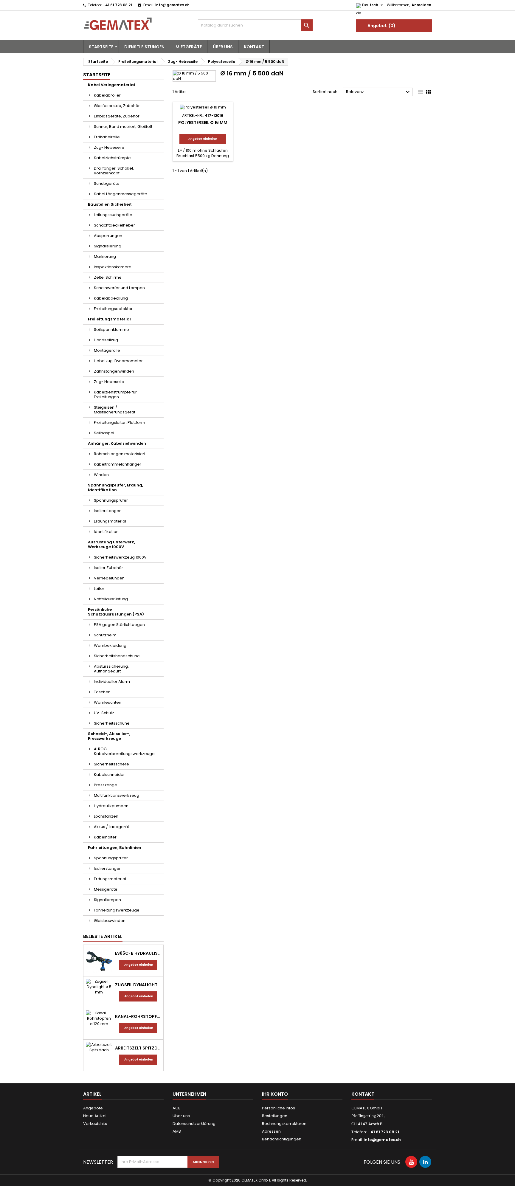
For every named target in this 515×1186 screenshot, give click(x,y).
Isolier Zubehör (108, 567)
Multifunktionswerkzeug (116, 795)
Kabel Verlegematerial (111, 85)
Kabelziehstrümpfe (112, 158)
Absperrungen (108, 235)
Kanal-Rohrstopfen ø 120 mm (138, 1016)
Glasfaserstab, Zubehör (117, 105)
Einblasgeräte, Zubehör (116, 116)
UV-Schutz (104, 713)
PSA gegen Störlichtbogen (119, 624)
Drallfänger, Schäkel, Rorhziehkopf (114, 170)
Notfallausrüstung (111, 599)
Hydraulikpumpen (111, 806)
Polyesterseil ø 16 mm (202, 122)
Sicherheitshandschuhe (117, 656)
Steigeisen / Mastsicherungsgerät (114, 409)
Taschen (102, 692)
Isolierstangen (108, 511)
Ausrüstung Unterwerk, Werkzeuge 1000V (111, 544)
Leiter (99, 588)
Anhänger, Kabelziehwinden (117, 443)
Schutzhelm (105, 635)
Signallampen (107, 900)
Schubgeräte (107, 183)
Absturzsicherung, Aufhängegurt (111, 668)
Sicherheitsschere (111, 764)
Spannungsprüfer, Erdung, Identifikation (115, 487)
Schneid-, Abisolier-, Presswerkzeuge (109, 736)
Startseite (101, 47)
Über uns (223, 47)
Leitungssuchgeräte (113, 215)
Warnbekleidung (110, 645)
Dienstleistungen (144, 47)
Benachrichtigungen (281, 1139)
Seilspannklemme (111, 329)
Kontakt (254, 47)
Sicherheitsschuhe (112, 723)
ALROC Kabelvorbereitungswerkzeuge (124, 751)
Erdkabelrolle (107, 137)
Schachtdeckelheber (114, 225)
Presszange (105, 785)
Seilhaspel (104, 433)
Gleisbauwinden (109, 920)
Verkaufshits (95, 1123)
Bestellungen (274, 1116)
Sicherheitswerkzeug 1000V (120, 557)
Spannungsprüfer (111, 500)
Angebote (93, 1108)
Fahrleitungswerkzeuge (116, 910)
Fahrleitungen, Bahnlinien (114, 847)
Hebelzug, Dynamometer (118, 361)
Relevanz (378, 92)
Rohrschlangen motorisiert (119, 454)
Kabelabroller (107, 95)
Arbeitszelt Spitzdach (138, 1048)
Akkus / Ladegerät (111, 827)
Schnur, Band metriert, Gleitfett (123, 126)
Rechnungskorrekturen (284, 1123)
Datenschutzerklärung (194, 1123)
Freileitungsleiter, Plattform (119, 422)
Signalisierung (107, 246)
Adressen (271, 1131)
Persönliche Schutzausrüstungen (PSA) (116, 612)
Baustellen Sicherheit (110, 204)
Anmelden (421, 4)
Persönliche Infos (278, 1108)
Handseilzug (106, 340)
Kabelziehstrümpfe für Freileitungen (115, 394)
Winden (101, 474)
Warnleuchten (107, 702)
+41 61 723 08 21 (117, 4)
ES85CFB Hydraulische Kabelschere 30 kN (138, 953)
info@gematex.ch (172, 4)
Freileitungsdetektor (113, 308)
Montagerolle (107, 350)
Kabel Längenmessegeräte (120, 194)
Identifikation (106, 531)
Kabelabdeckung (111, 298)
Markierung (105, 256)
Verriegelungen (109, 578)
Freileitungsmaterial (109, 319)
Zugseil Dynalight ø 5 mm (138, 984)
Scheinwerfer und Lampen (119, 288)
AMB (177, 1131)
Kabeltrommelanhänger (117, 464)
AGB (177, 1108)
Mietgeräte (189, 47)
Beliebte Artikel (102, 936)
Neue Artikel (94, 1116)
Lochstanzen (106, 816)
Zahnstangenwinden (114, 371)
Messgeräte (105, 889)
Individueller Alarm (112, 681)
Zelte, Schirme (108, 277)
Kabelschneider (109, 774)
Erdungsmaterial (110, 521)
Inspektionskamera (112, 267)
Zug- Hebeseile (109, 147)
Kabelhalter (105, 837)
